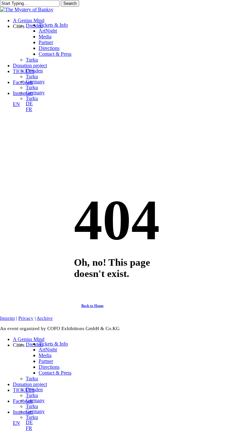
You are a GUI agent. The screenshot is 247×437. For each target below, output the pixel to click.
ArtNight (48, 349)
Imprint (7, 318)
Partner (46, 361)
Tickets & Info (53, 344)
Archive (45, 318)
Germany (35, 400)
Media (45, 355)
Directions (49, 367)
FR (29, 428)
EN (16, 423)
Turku (32, 378)
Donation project (30, 384)
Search (70, 3)
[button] (95, 306)
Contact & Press (55, 372)
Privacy (25, 318)
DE (29, 422)
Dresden (34, 389)
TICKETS (23, 390)
